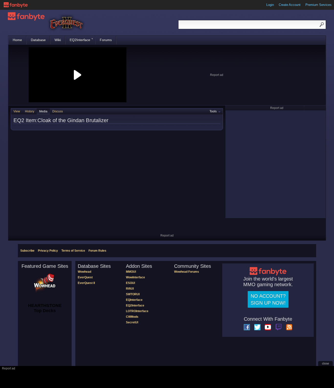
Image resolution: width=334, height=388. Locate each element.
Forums (106, 40)
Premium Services (318, 5)
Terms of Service (73, 250)
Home (17, 40)
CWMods (132, 316)
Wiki (58, 40)
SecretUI (132, 322)
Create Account (290, 5)
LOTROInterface (137, 311)
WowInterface (135, 277)
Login (270, 5)
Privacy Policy (48, 250)
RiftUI (130, 288)
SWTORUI (133, 294)
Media (43, 111)
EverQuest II (86, 283)
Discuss (57, 111)
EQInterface (134, 300)
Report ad (216, 75)
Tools (213, 111)
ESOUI (130, 283)
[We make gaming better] (16, 5)
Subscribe (27, 250)
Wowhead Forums (186, 271)
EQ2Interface (80, 40)
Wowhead (84, 271)
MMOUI (131, 271)
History (29, 111)
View (16, 111)
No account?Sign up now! (268, 299)
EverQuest (85, 277)
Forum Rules (97, 250)
